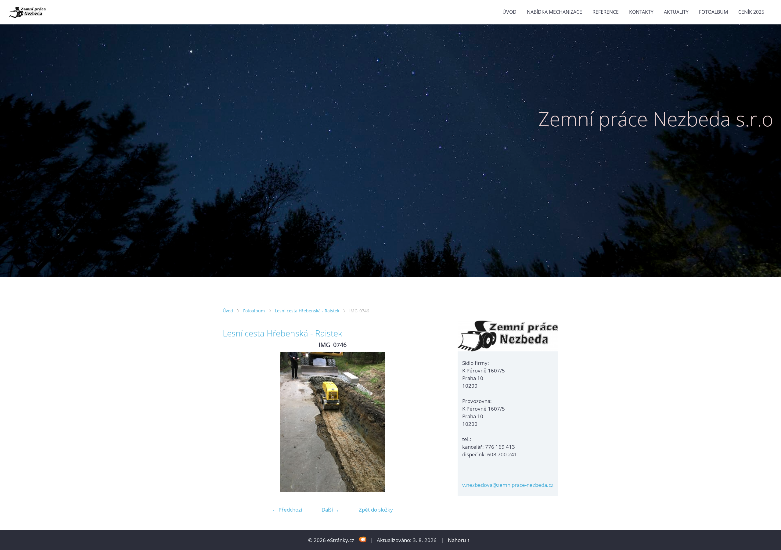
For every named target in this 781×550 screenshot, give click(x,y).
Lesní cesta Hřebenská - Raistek (307, 311)
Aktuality (676, 12)
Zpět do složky (376, 509)
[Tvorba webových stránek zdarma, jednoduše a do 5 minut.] (362, 539)
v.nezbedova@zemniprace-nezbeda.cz (507, 484)
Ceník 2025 (751, 12)
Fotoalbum (713, 12)
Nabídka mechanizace (554, 12)
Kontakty (641, 12)
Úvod (509, 12)
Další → (330, 509)
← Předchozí (287, 509)
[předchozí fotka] (232, 422)
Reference (605, 12)
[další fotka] (432, 422)
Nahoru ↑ (459, 540)
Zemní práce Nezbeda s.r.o (655, 119)
